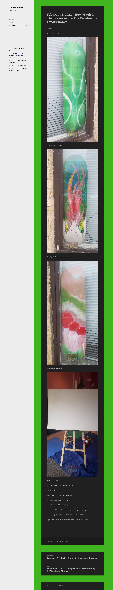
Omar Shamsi (16, 7)
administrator (65, 541)
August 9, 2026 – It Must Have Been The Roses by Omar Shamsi (17, 55)
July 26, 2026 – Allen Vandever (18, 65)
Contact (11, 22)
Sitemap (11, 19)
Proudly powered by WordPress (56, 586)
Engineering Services (15, 25)
